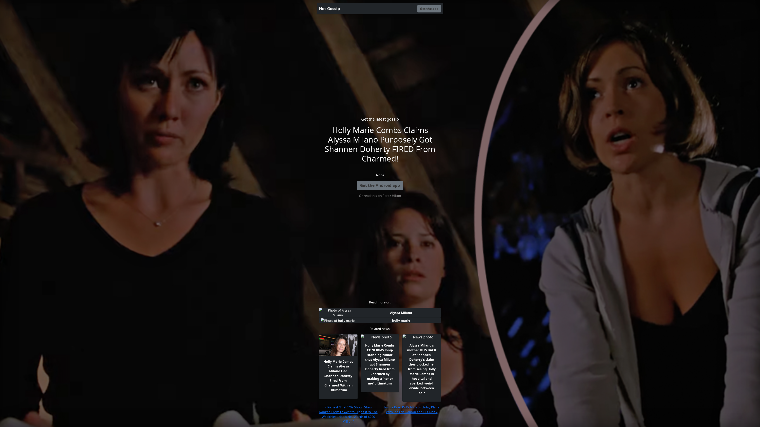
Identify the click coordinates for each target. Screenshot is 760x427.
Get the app (429, 9)
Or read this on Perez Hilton (380, 196)
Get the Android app (380, 185)
